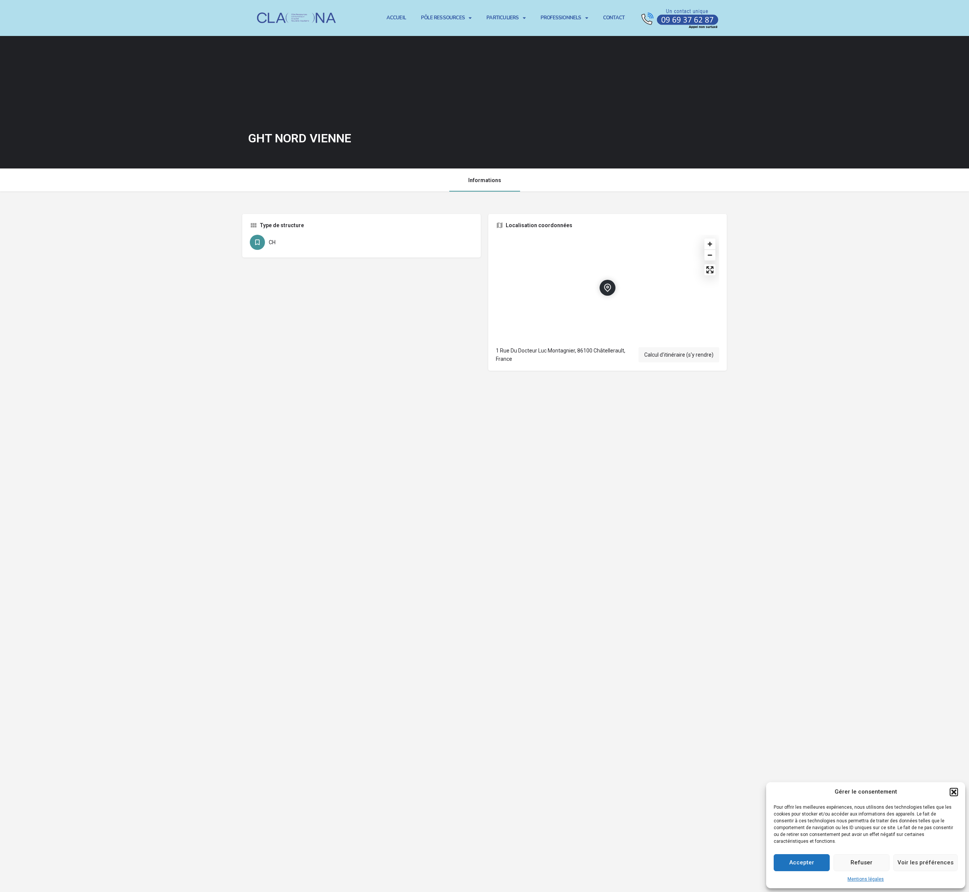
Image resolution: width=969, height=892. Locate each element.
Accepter (801, 862)
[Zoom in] (709, 244)
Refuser (861, 862)
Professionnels (561, 17)
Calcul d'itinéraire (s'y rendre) (679, 355)
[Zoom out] (709, 255)
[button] (954, 792)
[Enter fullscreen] (709, 269)
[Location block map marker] (607, 288)
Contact (614, 17)
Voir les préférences (925, 862)
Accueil (396, 17)
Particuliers (502, 17)
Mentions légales (865, 879)
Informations (484, 180)
